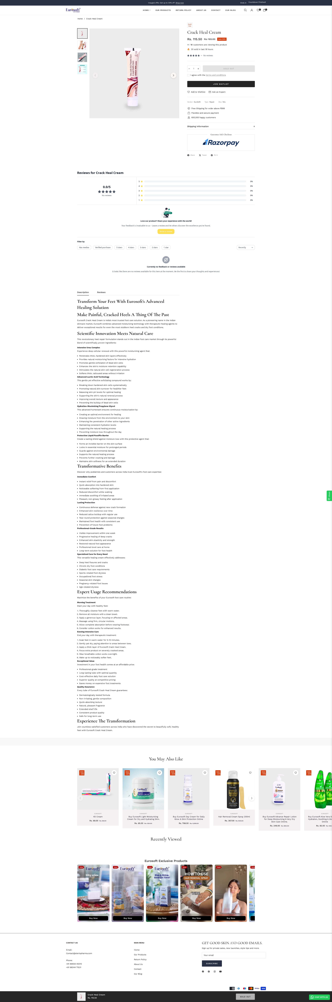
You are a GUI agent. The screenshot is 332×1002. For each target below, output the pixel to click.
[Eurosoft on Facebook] (203, 971)
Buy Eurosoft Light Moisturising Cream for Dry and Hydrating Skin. (143, 818)
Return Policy (140, 959)
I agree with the (208, 75)
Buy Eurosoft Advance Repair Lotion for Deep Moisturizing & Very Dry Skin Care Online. (279, 819)
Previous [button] (95, 75)
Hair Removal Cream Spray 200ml (234, 817)
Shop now (180, 3)
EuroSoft (98, 813)
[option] (134, 73)
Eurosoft (143, 813)
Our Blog (138, 974)
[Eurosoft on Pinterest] (209, 971)
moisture (94, 614)
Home (80, 19)
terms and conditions (216, 75)
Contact (137, 969)
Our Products (140, 954)
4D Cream (98, 817)
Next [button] (173, 75)
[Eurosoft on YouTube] (221, 971)
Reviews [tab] (101, 292)
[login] (251, 10)
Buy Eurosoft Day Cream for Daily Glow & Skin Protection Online (189, 818)
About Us (138, 964)
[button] (245, 10)
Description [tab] (83, 292)
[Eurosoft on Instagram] (215, 971)
